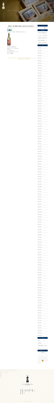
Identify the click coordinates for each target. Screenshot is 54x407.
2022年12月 (40, 151)
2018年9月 (40, 277)
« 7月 (38, 363)
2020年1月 (40, 239)
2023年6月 (40, 136)
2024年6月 (40, 108)
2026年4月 (40, 55)
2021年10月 (40, 186)
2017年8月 (40, 310)
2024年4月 (40, 113)
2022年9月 (40, 158)
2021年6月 (40, 196)
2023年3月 (40, 143)
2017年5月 (40, 317)
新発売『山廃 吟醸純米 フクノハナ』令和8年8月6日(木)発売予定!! (43, 40)
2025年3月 (40, 88)
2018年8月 (40, 279)
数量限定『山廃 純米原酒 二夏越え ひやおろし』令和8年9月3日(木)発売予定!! (43, 37)
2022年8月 (40, 161)
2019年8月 (40, 249)
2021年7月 (40, 194)
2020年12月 (40, 211)
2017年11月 (40, 302)
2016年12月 (40, 330)
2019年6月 (40, 254)
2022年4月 (40, 171)
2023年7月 (40, 133)
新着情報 (32, 390)
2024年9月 (40, 103)
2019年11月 (40, 244)
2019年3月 (40, 262)
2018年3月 (40, 292)
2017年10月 (40, 305)
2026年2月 (40, 60)
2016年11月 (40, 332)
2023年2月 (40, 146)
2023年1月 (40, 148)
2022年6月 (40, 166)
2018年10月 (40, 274)
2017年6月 (40, 315)
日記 (39, 340)
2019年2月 (40, 264)
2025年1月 (40, 93)
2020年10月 (40, 216)
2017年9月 (40, 307)
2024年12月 (40, 95)
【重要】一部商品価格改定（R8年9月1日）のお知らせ (43, 32)
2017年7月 (40, 312)
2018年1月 (40, 297)
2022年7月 (40, 163)
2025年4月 (40, 85)
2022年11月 (40, 153)
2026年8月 (40, 47)
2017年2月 (40, 325)
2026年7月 (40, 50)
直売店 (27, 390)
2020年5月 (40, 229)
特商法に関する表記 (22, 391)
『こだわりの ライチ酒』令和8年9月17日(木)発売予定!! (43, 35)
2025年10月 (40, 70)
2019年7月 (40, 252)
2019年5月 (40, 257)
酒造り (30, 390)
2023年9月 (40, 128)
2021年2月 (40, 206)
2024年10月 (40, 100)
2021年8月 (40, 191)
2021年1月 (40, 209)
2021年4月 (40, 201)
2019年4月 (40, 259)
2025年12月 (40, 65)
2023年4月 (40, 141)
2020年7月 (40, 224)
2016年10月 (40, 335)
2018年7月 (40, 282)
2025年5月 (40, 83)
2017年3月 (40, 322)
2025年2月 (40, 90)
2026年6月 (40, 52)
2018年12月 (40, 269)
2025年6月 (40, 80)
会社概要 (25, 390)
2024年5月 (40, 110)
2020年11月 (40, 214)
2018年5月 (40, 287)
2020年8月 (40, 221)
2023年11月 (40, 123)
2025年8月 (40, 75)
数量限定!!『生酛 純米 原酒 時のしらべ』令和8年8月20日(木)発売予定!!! (43, 42)
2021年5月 (40, 199)
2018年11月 (40, 272)
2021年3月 (40, 204)
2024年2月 (40, 118)
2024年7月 (40, 105)
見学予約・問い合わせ (20, 391)
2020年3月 (40, 234)
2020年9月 (40, 219)
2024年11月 (40, 98)
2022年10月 (40, 156)
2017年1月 (40, 327)
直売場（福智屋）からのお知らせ (43, 345)
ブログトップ (42, 25)
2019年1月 (40, 267)
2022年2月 (40, 176)
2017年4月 (40, 320)
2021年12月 (40, 181)
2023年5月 (40, 138)
